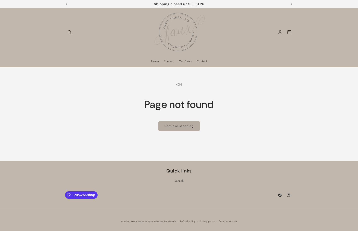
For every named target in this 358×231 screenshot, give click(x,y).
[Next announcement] (291, 4)
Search (179, 181)
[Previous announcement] (66, 4)
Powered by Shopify (165, 221)
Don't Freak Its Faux (142, 221)
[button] (69, 32)
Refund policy (187, 221)
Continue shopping (179, 126)
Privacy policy (207, 221)
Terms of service (228, 221)
